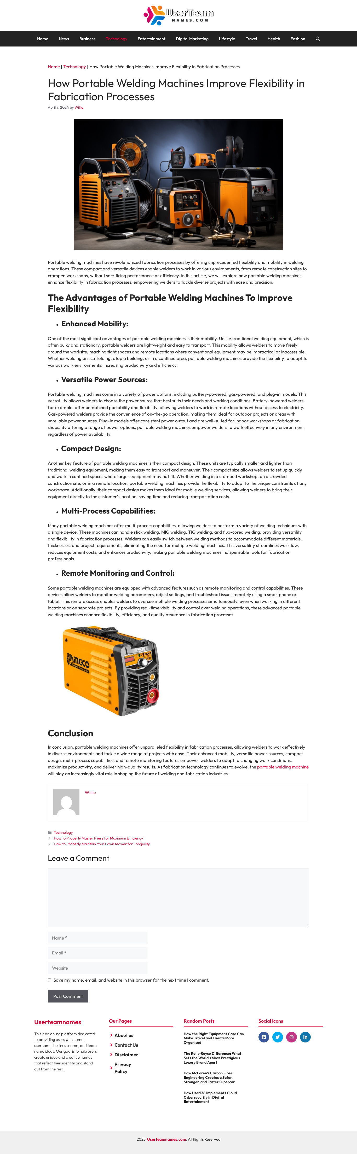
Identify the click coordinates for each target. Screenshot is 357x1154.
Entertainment (151, 38)
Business (87, 38)
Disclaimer (126, 1055)
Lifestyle (227, 38)
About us (123, 1035)
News (64, 38)
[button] (317, 38)
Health (274, 38)
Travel (251, 38)
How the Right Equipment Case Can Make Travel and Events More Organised (214, 1038)
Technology (116, 38)
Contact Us (126, 1045)
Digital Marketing (192, 38)
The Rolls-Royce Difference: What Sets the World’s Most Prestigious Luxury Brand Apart (212, 1058)
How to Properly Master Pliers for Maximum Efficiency (98, 838)
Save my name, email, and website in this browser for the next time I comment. (131, 980)
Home (42, 38)
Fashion (298, 38)
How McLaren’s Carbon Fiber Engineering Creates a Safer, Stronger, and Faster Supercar (209, 1077)
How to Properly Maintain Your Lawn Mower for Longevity (102, 844)
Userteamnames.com (166, 1139)
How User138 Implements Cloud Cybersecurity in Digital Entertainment (210, 1097)
